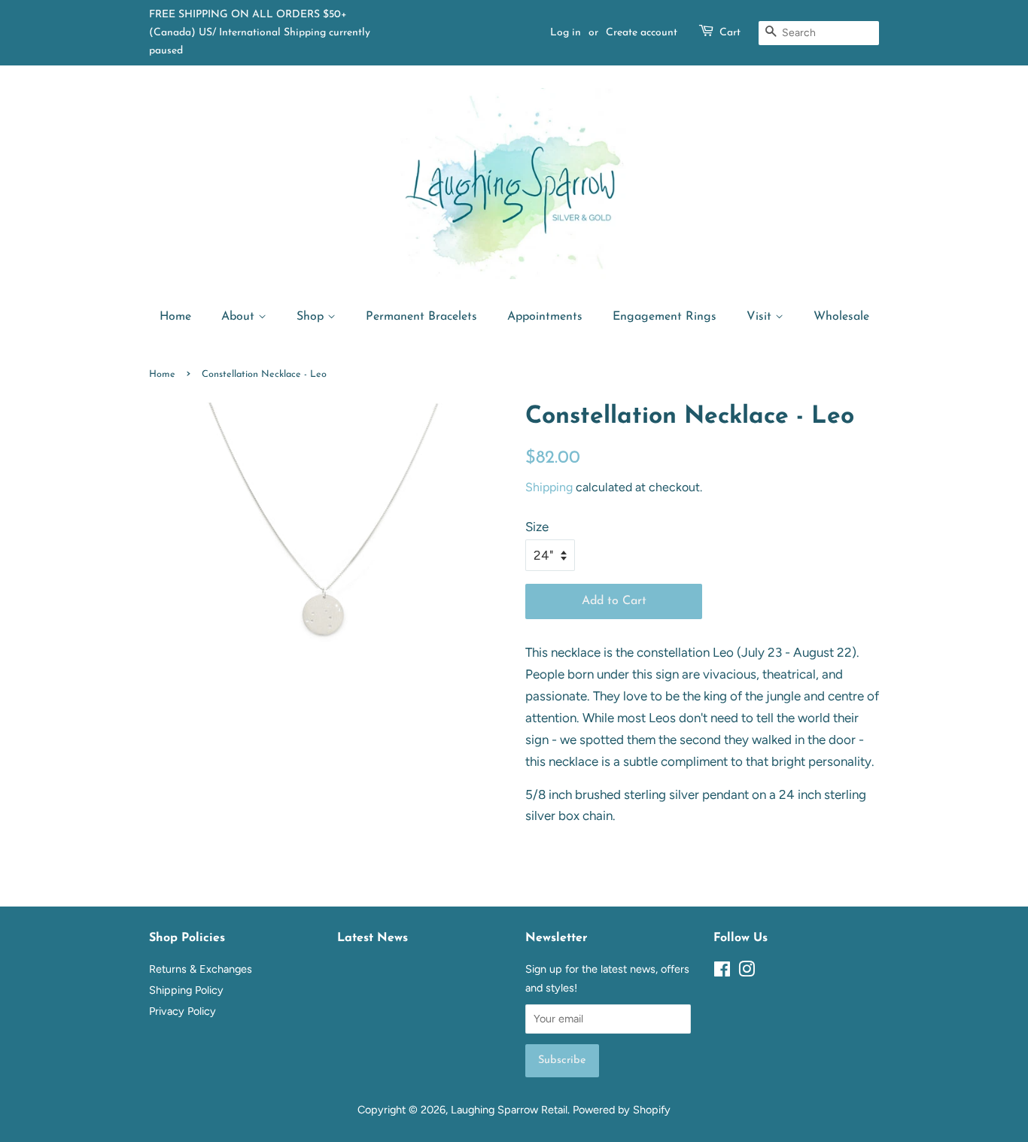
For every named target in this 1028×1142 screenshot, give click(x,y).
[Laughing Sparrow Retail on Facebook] (722, 972)
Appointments (544, 317)
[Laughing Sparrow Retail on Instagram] (746, 972)
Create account (641, 32)
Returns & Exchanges (200, 969)
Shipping (549, 487)
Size (537, 526)
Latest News (372, 938)
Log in (565, 32)
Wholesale (841, 317)
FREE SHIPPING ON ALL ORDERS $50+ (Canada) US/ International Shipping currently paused (259, 32)
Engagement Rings (664, 317)
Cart (730, 32)
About (239, 317)
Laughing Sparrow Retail (509, 1109)
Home (175, 317)
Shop (312, 317)
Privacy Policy (182, 1011)
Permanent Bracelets (421, 317)
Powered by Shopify (622, 1109)
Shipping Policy (186, 990)
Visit (761, 317)
